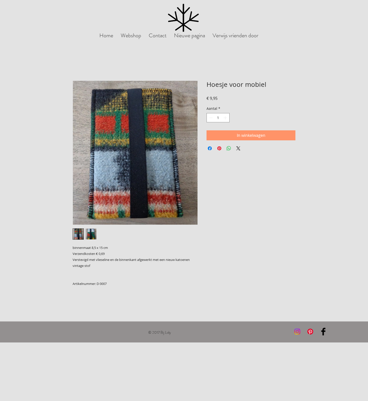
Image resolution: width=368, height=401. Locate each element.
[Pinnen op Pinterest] (219, 148)
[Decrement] (210, 117)
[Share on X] (238, 148)
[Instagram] (297, 331)
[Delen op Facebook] (210, 148)
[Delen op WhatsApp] (229, 148)
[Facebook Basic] (323, 331)
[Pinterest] (310, 331)
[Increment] (226, 117)
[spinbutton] (218, 117)
